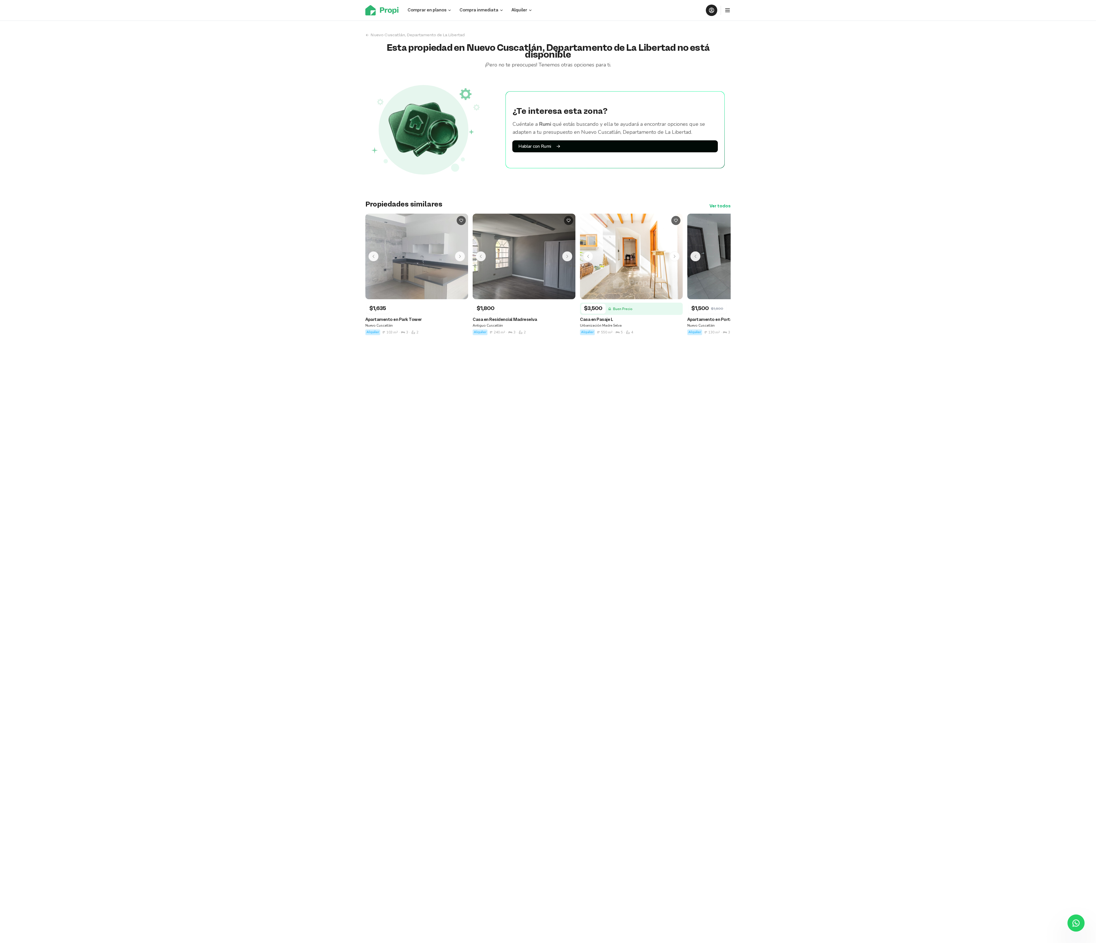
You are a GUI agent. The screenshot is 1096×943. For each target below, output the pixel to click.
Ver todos (720, 206)
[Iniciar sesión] (711, 10)
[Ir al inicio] (383, 10)
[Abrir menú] (727, 10)
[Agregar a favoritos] (461, 220)
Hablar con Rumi (534, 146)
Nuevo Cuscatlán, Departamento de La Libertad (417, 35)
